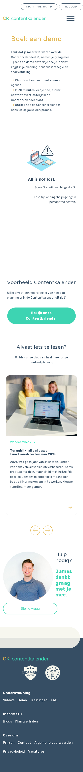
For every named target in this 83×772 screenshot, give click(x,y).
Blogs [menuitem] (7, 721)
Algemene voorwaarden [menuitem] (53, 743)
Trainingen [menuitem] (39, 700)
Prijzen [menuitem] (9, 743)
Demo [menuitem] (22, 700)
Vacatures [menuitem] (36, 751)
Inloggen (71, 6)
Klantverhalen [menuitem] (26, 721)
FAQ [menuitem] (54, 700)
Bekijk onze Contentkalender (41, 315)
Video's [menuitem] (9, 700)
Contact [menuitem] (24, 743)
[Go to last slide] (35, 530)
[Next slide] (48, 530)
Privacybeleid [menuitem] (14, 751)
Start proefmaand (39, 6)
